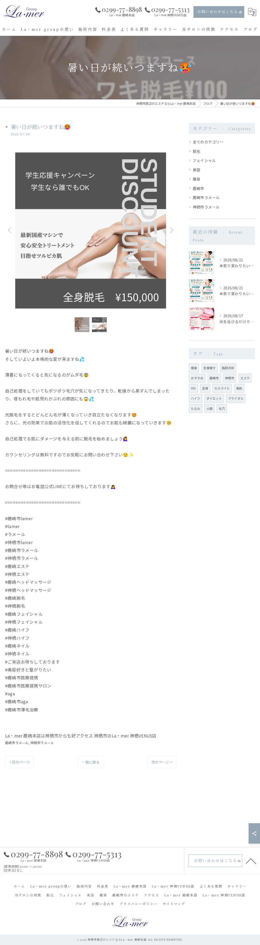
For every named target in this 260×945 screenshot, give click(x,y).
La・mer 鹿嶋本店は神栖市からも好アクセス (49, 735)
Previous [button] (10, 230)
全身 (205, 388)
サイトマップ (174, 904)
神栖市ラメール (42, 742)
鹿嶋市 (198, 188)
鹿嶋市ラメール (16, 742)
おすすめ (197, 378)
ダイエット (214, 398)
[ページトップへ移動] (251, 861)
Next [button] (171, 230)
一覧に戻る (91, 761)
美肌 (239, 388)
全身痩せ (209, 368)
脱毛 (196, 151)
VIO (193, 388)
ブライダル (235, 398)
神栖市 (229, 378)
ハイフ (195, 398)
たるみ (195, 408)
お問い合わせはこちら (217, 11)
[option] (90, 230)
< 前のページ (19, 761)
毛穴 (222, 408)
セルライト (222, 388)
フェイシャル (204, 160)
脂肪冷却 (228, 368)
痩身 (196, 179)
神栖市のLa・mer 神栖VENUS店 (125, 735)
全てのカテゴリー (208, 141)
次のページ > (161, 761)
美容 (196, 169)
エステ (245, 378)
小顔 (209, 408)
